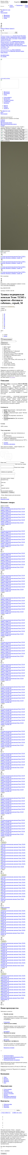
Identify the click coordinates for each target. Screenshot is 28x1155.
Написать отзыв (5, 499)
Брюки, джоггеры (14, 44)
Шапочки (13, 51)
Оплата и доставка (9, 1093)
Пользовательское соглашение (12, 1060)
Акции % (6, 108)
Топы (15, 45)
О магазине (7, 1022)
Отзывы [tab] (6, 442)
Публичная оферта (9, 1055)
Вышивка (6, 1090)
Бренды (6, 105)
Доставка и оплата (9, 100)
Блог (5, 1082)
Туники (20, 38)
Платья (19, 45)
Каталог (2, 6)
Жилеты (11, 45)
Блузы (18, 35)
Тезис (5, 1077)
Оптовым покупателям (10, 1097)
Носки (6, 52)
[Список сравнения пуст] (1, 25)
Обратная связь (8, 1104)
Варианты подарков (9, 1047)
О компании (7, 101)
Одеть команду (12, 6)
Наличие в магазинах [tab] (9, 444)
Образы (6, 107)
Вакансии (6, 1081)
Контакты (6, 103)
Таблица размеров (7, 339)
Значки (22, 51)
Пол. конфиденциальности (14, 1057)
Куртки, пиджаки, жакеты (12, 42)
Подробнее (7, 1031)
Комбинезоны (16, 41)
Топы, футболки (16, 49)
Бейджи (18, 51)
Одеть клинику (8, 1089)
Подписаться (4, 342)
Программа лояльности (10, 1096)
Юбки (7, 45)
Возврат (6, 1095)
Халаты (15, 35)
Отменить (11, 492)
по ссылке (12, 377)
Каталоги (6, 1080)
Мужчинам (7, 16)
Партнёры (6, 1107)
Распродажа (19, 5)
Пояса (2, 52)
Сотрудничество (8, 1092)
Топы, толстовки (13, 38)
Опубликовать (4, 492)
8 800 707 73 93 (6, 10)
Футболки (8, 40)
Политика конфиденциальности (12, 1057)
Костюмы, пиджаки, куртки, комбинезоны (13, 36)
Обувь (5, 18)
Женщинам (7, 15)
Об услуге (6, 1039)
